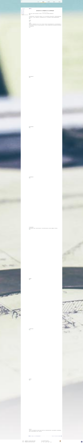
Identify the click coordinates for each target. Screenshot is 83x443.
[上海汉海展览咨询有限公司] (26, 1)
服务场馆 (23, 13)
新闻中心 (23, 14)
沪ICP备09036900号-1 (43, 441)
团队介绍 (23, 12)
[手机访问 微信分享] (81, 441)
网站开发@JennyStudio (48, 441)
